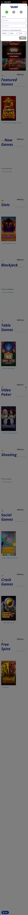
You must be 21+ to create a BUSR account (11, 30)
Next (23, 38)
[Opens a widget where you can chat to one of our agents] (5, 912)
